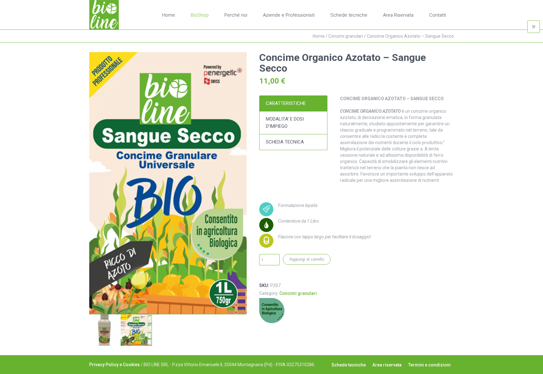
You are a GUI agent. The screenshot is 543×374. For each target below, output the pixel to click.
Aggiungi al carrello (306, 259)
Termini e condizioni (429, 365)
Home (319, 36)
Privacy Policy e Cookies (114, 364)
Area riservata (387, 365)
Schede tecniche (349, 365)
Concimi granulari (345, 36)
